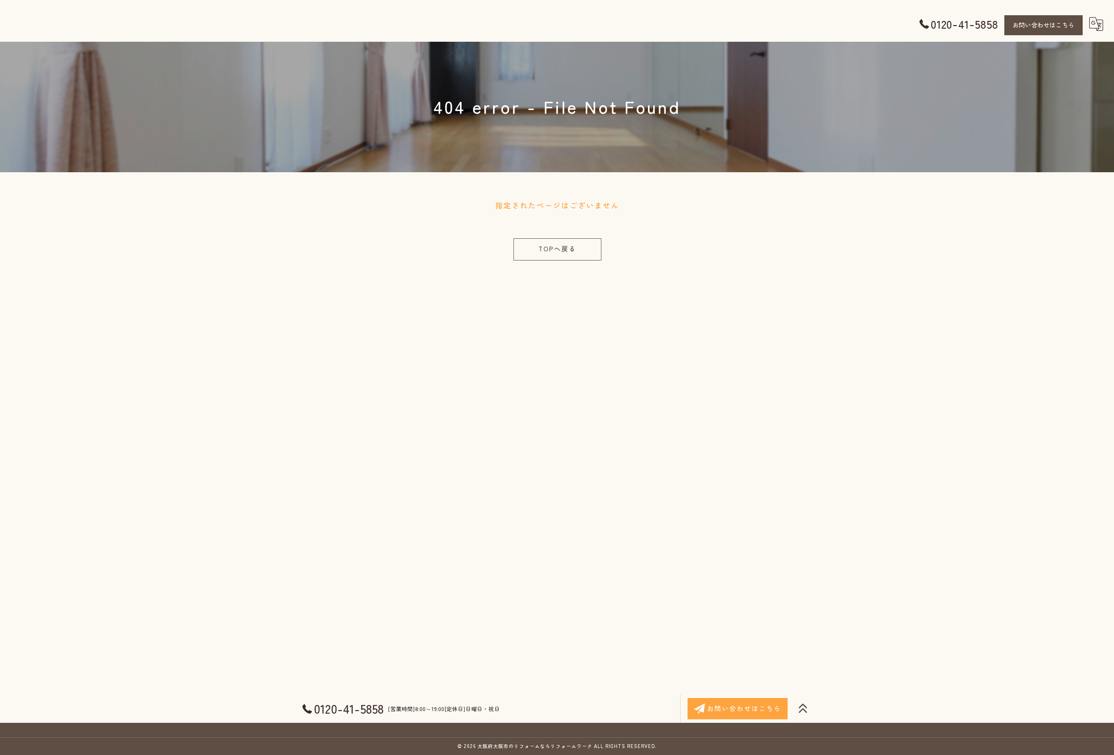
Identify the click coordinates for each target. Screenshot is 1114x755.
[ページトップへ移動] (803, 708)
